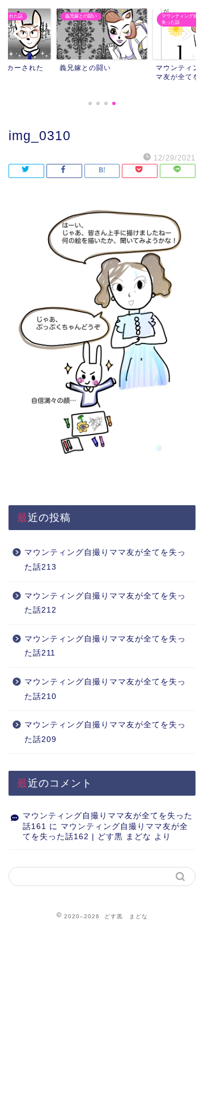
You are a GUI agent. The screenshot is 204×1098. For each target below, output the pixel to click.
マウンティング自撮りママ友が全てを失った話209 (105, 732)
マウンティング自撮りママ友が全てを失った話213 (105, 559)
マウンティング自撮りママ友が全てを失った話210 (105, 689)
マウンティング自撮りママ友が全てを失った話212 (105, 603)
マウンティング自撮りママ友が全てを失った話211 (105, 646)
